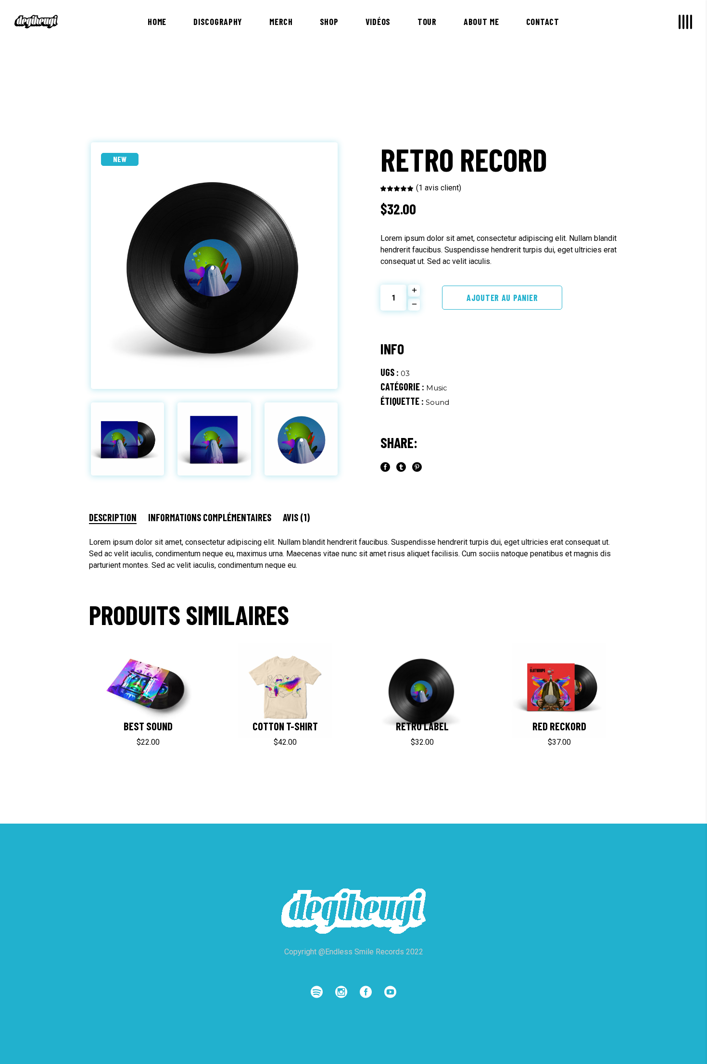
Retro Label (422, 726)
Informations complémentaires (209, 517)
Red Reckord (559, 726)
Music (436, 387)
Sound (437, 402)
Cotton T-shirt (285, 726)
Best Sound (148, 726)
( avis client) (438, 187)
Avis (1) (296, 517)
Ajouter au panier (502, 297)
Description (113, 517)
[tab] (117, 517)
